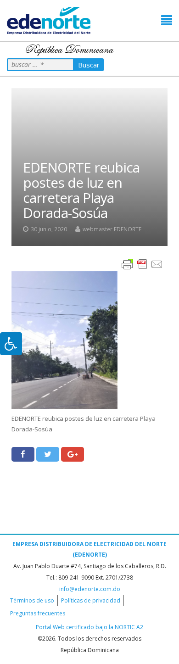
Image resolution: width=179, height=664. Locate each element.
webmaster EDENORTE (112, 229)
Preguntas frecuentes (37, 613)
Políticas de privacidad (90, 600)
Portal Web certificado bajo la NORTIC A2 (89, 627)
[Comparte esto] (22, 454)
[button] (166, 20)
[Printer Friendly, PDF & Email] (142, 263)
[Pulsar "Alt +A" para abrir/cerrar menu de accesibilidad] (11, 343)
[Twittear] (47, 454)
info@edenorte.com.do (89, 589)
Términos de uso (32, 600)
